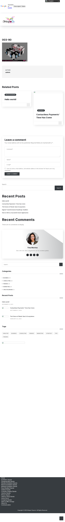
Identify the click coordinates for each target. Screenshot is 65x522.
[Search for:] (32, 264)
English (51, 1)
